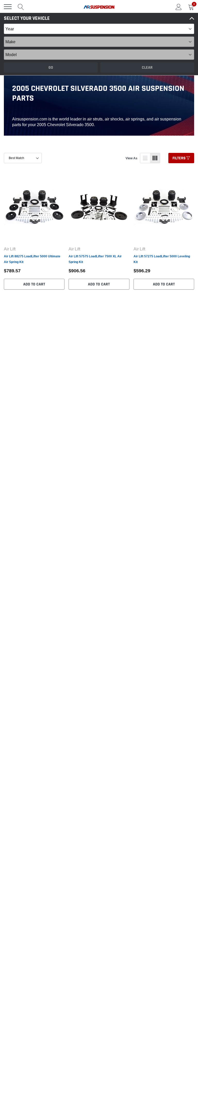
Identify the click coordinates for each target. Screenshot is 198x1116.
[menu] (8, 7)
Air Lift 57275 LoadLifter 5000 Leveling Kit (162, 259)
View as (131, 158)
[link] (34, 207)
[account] (179, 6)
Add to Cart (34, 284)
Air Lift (9, 249)
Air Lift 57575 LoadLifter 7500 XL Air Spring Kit (95, 259)
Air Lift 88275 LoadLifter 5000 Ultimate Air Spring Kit (32, 259)
